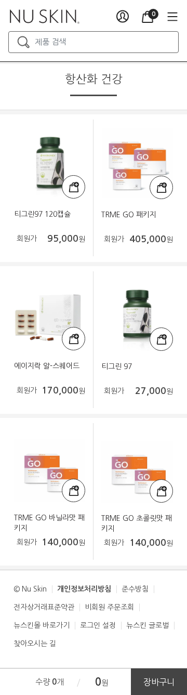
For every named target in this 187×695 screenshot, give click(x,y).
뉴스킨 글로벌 (147, 625)
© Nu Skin (30, 589)
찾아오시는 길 (35, 643)
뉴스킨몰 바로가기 (42, 625)
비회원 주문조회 (109, 607)
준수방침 (135, 589)
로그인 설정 (98, 625)
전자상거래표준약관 (44, 607)
